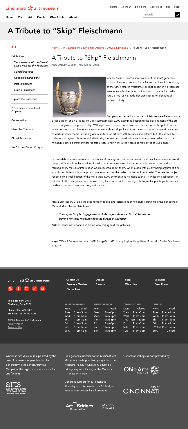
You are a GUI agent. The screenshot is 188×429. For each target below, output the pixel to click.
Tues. (68, 312)
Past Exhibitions (23, 84)
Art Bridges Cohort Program (27, 147)
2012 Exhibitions (116, 48)
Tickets (113, 7)
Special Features (23, 72)
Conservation (19, 120)
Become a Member (76, 284)
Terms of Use (15, 327)
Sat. (67, 327)
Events (41, 17)
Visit (21, 17)
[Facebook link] (18, 288)
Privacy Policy (15, 324)
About (73, 17)
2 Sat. (157, 327)
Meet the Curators (22, 129)
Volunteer (160, 280)
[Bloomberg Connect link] (10, 288)
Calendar (126, 7)
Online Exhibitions (24, 90)
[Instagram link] (26, 288)
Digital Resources (21, 138)
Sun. (67, 331)
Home (9, 17)
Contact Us (72, 280)
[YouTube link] (43, 288)
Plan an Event (73, 289)
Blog (168, 7)
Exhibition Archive (93, 48)
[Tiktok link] (34, 288)
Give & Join (57, 17)
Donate (100, 280)
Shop (177, 7)
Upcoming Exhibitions (26, 78)
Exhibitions (140, 7)
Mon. (68, 308)
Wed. (68, 316)
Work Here (131, 284)
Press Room (161, 284)
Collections (156, 7)
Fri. (66, 323)
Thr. (67, 319)
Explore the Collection (24, 99)
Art (30, 17)
